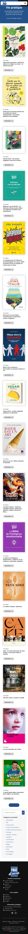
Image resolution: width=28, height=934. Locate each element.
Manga (8, 844)
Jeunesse (8, 832)
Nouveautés (9, 846)
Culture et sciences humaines (13, 829)
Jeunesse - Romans (11, 834)
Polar (7, 849)
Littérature (8, 837)
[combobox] (12, 813)
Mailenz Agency (15, 928)
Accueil (8, 18)
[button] (25, 3)
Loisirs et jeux (9, 842)
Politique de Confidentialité (18, 921)
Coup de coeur (10, 825)
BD (7, 822)
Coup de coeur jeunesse (12, 827)
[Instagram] (15, 913)
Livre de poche (10, 839)
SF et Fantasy (9, 851)
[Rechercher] (23, 813)
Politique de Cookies (14, 923)
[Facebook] (12, 913)
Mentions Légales (7, 921)
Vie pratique (14, 18)
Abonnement (9, 820)
